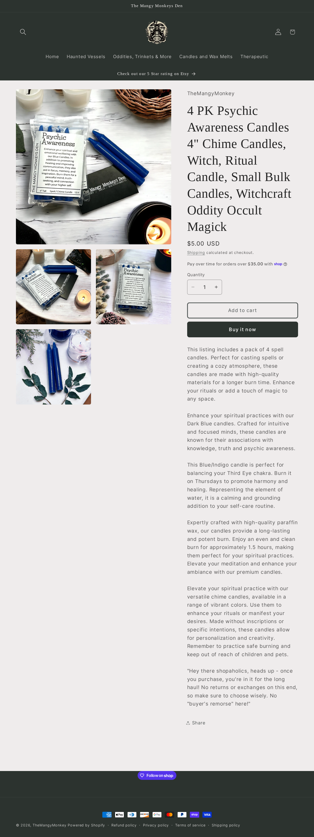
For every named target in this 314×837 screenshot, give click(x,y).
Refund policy (124, 825)
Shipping (196, 252)
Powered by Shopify (86, 825)
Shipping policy (226, 825)
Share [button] (199, 722)
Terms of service (190, 825)
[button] (23, 32)
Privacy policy (156, 825)
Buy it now (242, 329)
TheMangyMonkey (49, 825)
